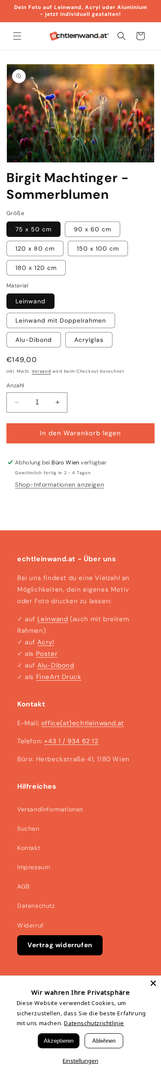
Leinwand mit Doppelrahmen (60, 320)
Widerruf (30, 925)
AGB (23, 886)
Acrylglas (88, 340)
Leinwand (30, 301)
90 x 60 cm (92, 229)
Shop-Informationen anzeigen (59, 484)
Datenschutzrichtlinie (94, 1023)
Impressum (33, 867)
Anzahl (15, 385)
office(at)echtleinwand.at (82, 723)
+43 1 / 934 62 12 (71, 741)
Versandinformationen (50, 809)
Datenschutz (36, 905)
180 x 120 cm (36, 268)
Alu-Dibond (33, 340)
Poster (47, 653)
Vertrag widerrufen (59, 945)
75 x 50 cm (33, 229)
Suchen (28, 828)
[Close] (153, 983)
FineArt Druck (59, 677)
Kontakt (28, 848)
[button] (17, 36)
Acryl (45, 642)
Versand (41, 371)
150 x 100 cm (98, 248)
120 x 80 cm (35, 248)
